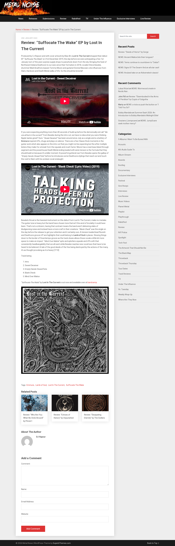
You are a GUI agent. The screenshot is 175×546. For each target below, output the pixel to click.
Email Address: (27, 502)
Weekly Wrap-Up (125, 294)
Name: (24, 489)
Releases (33, 19)
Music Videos (124, 201)
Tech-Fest (122, 243)
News (20, 19)
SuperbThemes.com (62, 543)
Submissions (49, 19)
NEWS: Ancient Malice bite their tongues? (136, 57)
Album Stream (124, 155)
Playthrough (123, 217)
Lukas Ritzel (123, 88)
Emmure (30, 385)
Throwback (123, 258)
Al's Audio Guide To (126, 150)
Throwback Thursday (127, 263)
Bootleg (121, 165)
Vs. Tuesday (123, 289)
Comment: (25, 464)
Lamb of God (41, 385)
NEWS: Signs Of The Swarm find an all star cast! (138, 67)
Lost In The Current (56, 385)
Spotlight (122, 238)
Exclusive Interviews (126, 19)
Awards (121, 160)
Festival (121, 181)
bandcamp (92, 282)
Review (63, 19)
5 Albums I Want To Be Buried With (133, 139)
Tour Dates (123, 269)
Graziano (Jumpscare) (128, 121)
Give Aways (123, 186)
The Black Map (124, 253)
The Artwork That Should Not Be (132, 248)
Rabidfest (76, 19)
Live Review (145, 19)
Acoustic (122, 144)
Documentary (124, 170)
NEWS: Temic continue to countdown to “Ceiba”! (138, 62)
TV (87, 19)
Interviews (122, 191)
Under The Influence (102, 19)
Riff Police (122, 232)
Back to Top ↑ (153, 543)
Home (18, 29)
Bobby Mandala (125, 113)
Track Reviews (124, 274)
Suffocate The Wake (75, 385)
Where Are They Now (127, 300)
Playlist (121, 212)
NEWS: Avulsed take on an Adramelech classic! (138, 73)
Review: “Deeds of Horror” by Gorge (133, 52)
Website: (25, 514)
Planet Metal (123, 206)
